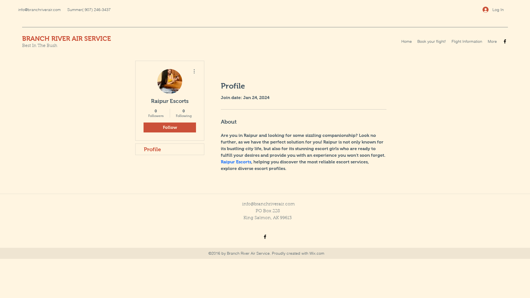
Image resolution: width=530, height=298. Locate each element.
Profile (152, 149)
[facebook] (505, 41)
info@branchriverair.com (39, 9)
